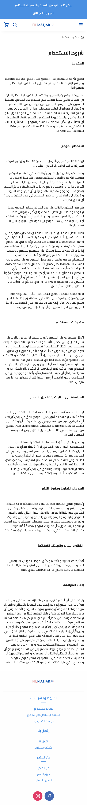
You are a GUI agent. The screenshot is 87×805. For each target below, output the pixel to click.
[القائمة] (80, 25)
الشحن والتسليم (43, 780)
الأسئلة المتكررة (43, 748)
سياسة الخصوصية (43, 721)
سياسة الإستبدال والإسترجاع (43, 715)
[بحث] (15, 25)
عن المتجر (43, 768)
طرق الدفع (43, 774)
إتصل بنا (43, 741)
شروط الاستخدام (43, 709)
